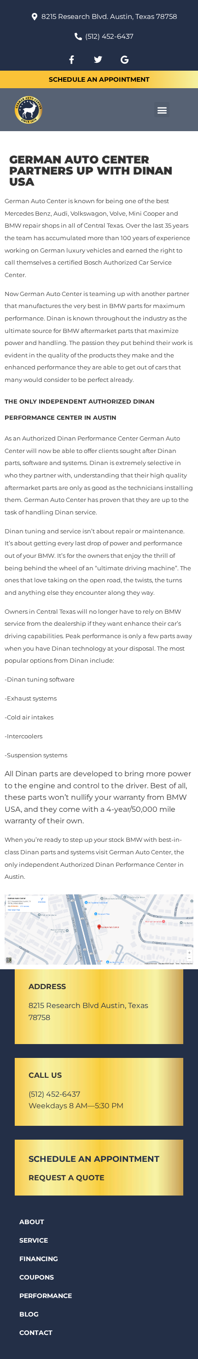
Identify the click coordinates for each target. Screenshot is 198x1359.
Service (33, 1240)
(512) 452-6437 (54, 1094)
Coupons (36, 1277)
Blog (29, 1314)
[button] (161, 109)
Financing (38, 1259)
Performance (45, 1296)
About (31, 1222)
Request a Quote (67, 1177)
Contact (35, 1333)
